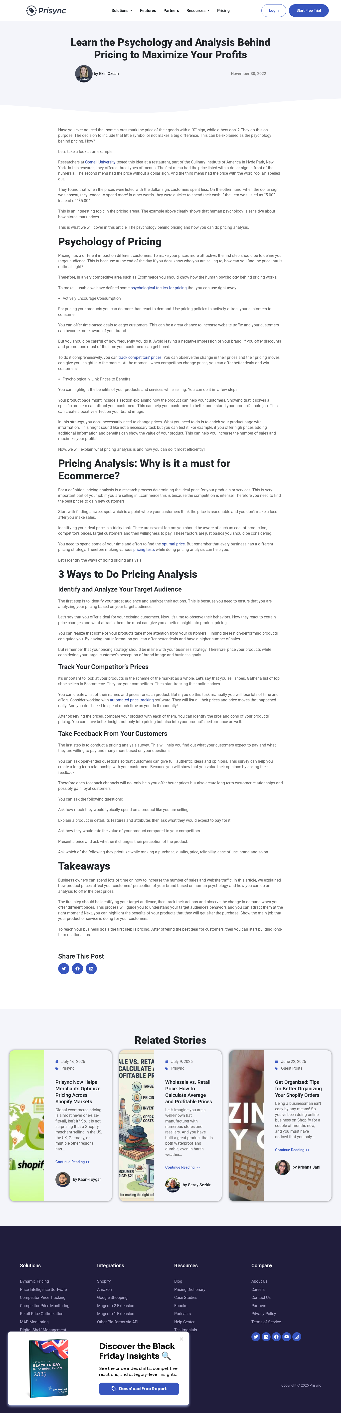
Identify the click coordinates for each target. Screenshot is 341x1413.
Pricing (223, 10)
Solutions (120, 10)
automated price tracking (132, 700)
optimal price (173, 544)
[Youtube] (286, 1336)
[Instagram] (296, 1336)
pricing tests (143, 549)
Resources (195, 10)
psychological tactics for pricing (159, 288)
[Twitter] (255, 1336)
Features (148, 10)
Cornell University (100, 162)
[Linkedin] (266, 1336)
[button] (63, 968)
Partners (171, 10)
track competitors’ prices (140, 357)
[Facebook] (276, 1336)
